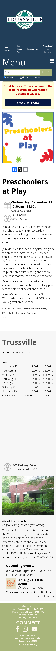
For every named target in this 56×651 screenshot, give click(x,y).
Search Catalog (14, 77)
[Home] (25, 21)
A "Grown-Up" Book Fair (28, 573)
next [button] (49, 395)
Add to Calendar (21, 210)
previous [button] (9, 395)
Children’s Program (26, 313)
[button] (52, 60)
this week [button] (28, 395)
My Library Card (19, 49)
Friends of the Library (47, 49)
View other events (28, 102)
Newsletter (32, 49)
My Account (6, 49)
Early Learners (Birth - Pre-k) (32, 308)
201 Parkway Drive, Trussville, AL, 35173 (25, 467)
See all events (45, 596)
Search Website (32, 77)
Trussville (19, 215)
